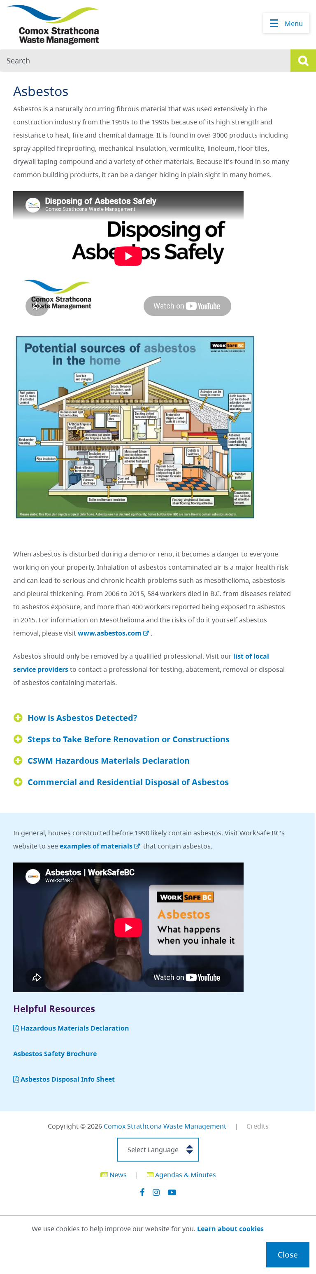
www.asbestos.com (110, 633)
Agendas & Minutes (184, 1174)
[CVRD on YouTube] (172, 1192)
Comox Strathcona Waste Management (165, 1126)
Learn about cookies (230, 1228)
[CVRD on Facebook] (142, 1192)
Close (288, 1254)
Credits (257, 1126)
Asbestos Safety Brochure (55, 1053)
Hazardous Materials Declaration (75, 1028)
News (117, 1174)
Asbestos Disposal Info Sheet (68, 1079)
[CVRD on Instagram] (156, 1192)
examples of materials (96, 846)
